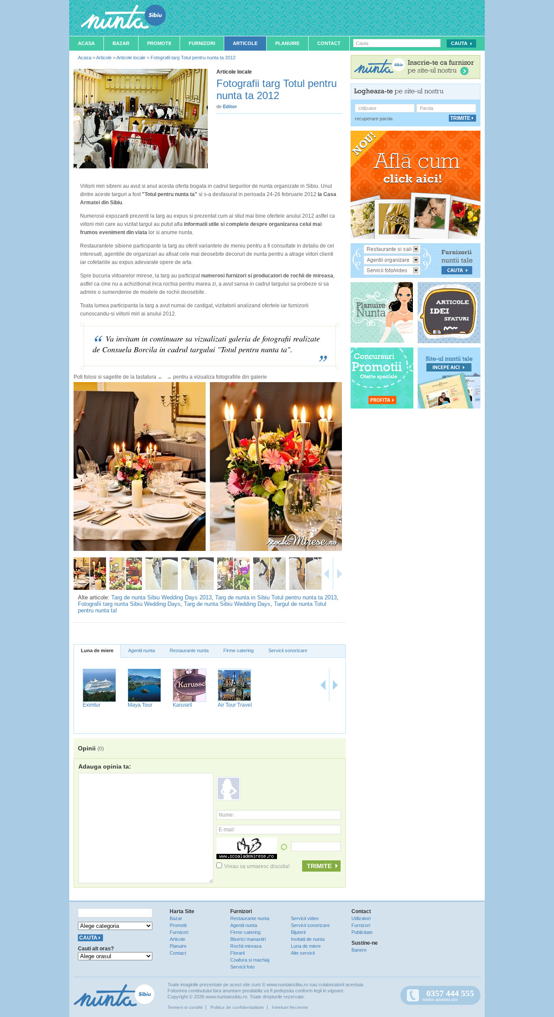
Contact (329, 43)
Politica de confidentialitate (237, 1007)
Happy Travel (190, 705)
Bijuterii (298, 932)
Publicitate (362, 932)
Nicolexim (230, 705)
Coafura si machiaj (249, 959)
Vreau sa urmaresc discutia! (257, 866)
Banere (359, 950)
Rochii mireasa (245, 946)
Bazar (121, 43)
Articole (245, 43)
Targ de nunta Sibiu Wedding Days (227, 604)
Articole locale (130, 57)
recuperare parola (374, 118)
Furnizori (202, 43)
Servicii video (305, 918)
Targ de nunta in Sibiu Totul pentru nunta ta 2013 (276, 597)
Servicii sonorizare (287, 650)
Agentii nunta (141, 650)
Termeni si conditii (185, 1007)
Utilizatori (360, 918)
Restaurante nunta (189, 650)
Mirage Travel (145, 705)
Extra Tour (276, 705)
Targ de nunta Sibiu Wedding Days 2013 (161, 597)
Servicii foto (242, 966)
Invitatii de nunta (308, 939)
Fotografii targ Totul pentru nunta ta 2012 (193, 57)
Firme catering (238, 650)
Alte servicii (303, 953)
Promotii (159, 43)
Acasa (86, 43)
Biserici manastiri (248, 939)
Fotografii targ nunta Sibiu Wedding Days (129, 604)
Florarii (237, 953)
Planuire (287, 43)
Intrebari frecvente (290, 1007)
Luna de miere (97, 650)
